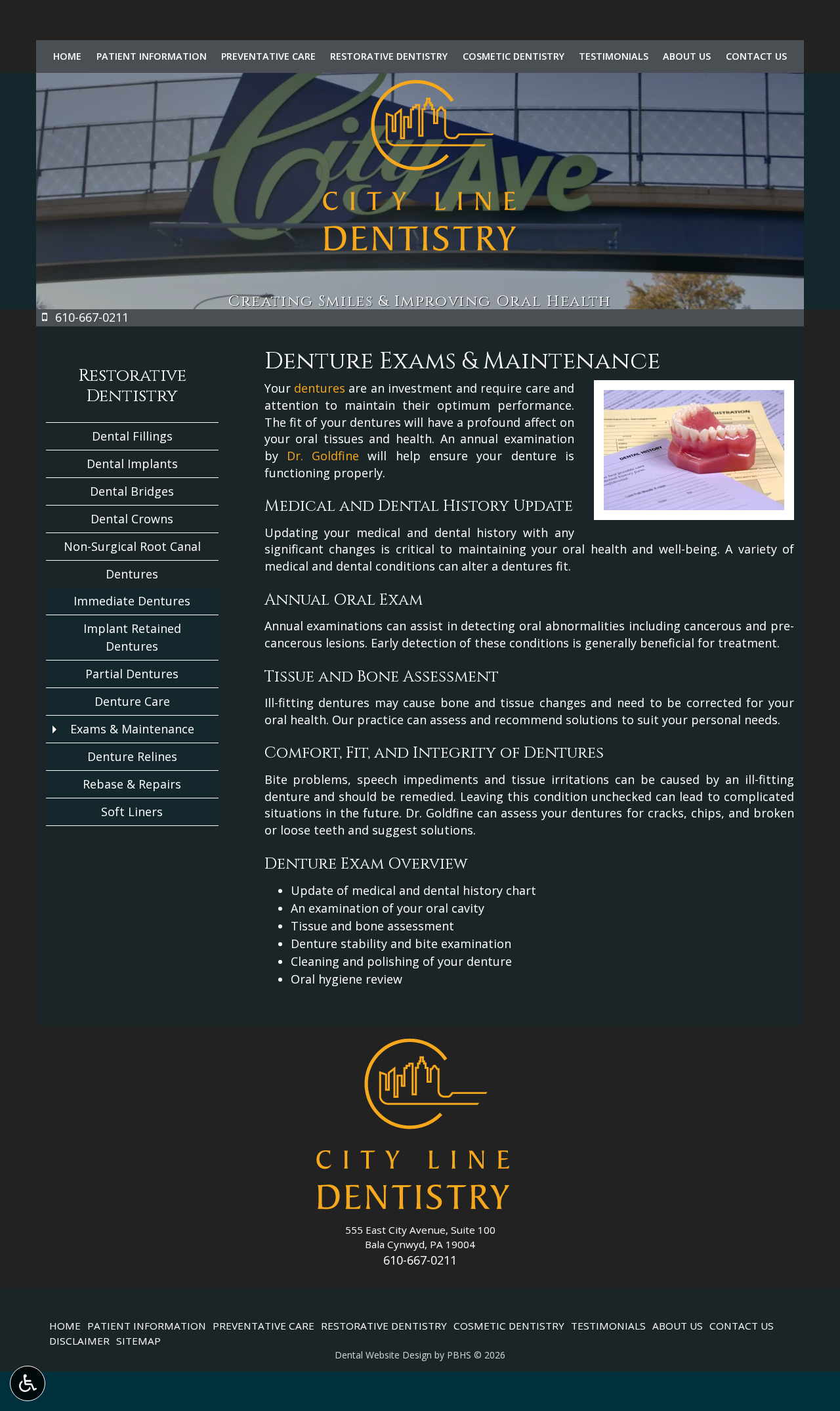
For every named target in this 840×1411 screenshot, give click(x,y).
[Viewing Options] (27, 1383)
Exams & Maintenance (132, 729)
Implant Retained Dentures (132, 637)
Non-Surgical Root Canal (132, 546)
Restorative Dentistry (389, 56)
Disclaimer (79, 1340)
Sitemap (138, 1340)
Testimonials (613, 56)
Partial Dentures (131, 674)
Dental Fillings (132, 436)
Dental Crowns (132, 519)
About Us (687, 56)
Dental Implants (132, 463)
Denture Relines (132, 756)
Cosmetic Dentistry (513, 56)
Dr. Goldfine (323, 456)
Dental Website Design (383, 1355)
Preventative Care (268, 56)
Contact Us (756, 56)
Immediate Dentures (132, 601)
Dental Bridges (132, 491)
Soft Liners (132, 811)
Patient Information (151, 56)
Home (67, 56)
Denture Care (132, 701)
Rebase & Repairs (132, 784)
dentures (319, 388)
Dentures (132, 574)
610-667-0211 (420, 1260)
